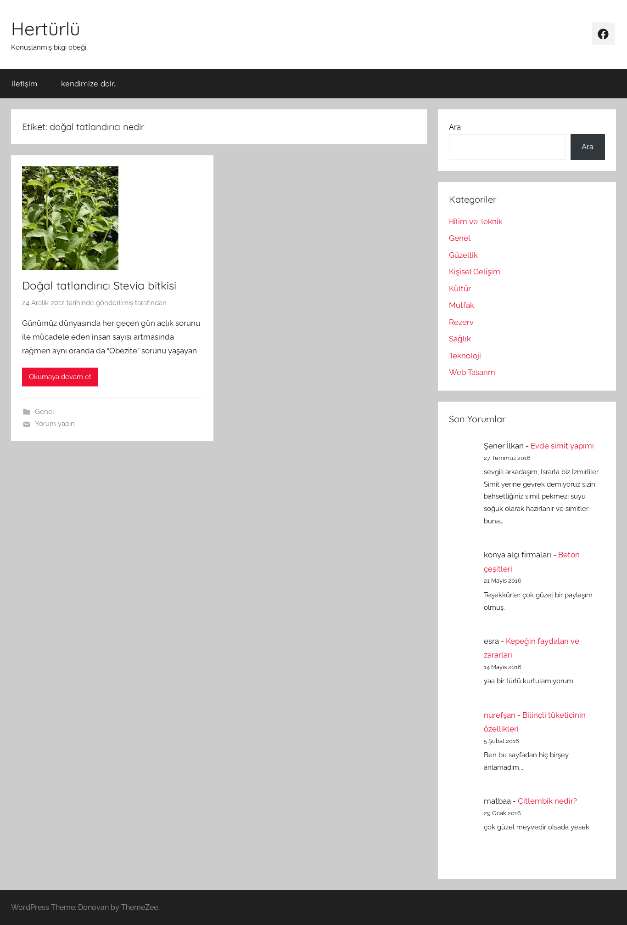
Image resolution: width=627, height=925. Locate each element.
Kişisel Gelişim (474, 271)
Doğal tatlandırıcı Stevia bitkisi (99, 285)
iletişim (25, 83)
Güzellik (463, 255)
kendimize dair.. (89, 83)
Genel (44, 412)
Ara (455, 126)
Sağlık (460, 338)
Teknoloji (465, 355)
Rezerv (461, 322)
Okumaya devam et (60, 377)
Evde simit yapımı (562, 445)
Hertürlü (45, 28)
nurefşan (499, 715)
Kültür (460, 288)
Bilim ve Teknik (476, 221)
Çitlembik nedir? (547, 801)
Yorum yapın (55, 424)
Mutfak (461, 305)
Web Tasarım (472, 372)
